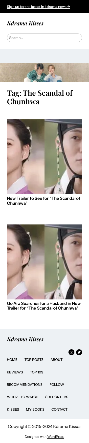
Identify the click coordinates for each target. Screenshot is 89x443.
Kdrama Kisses (25, 23)
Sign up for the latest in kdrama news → (38, 6)
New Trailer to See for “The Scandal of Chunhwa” (43, 201)
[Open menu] (10, 56)
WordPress (55, 437)
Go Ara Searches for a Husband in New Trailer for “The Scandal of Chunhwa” (44, 306)
